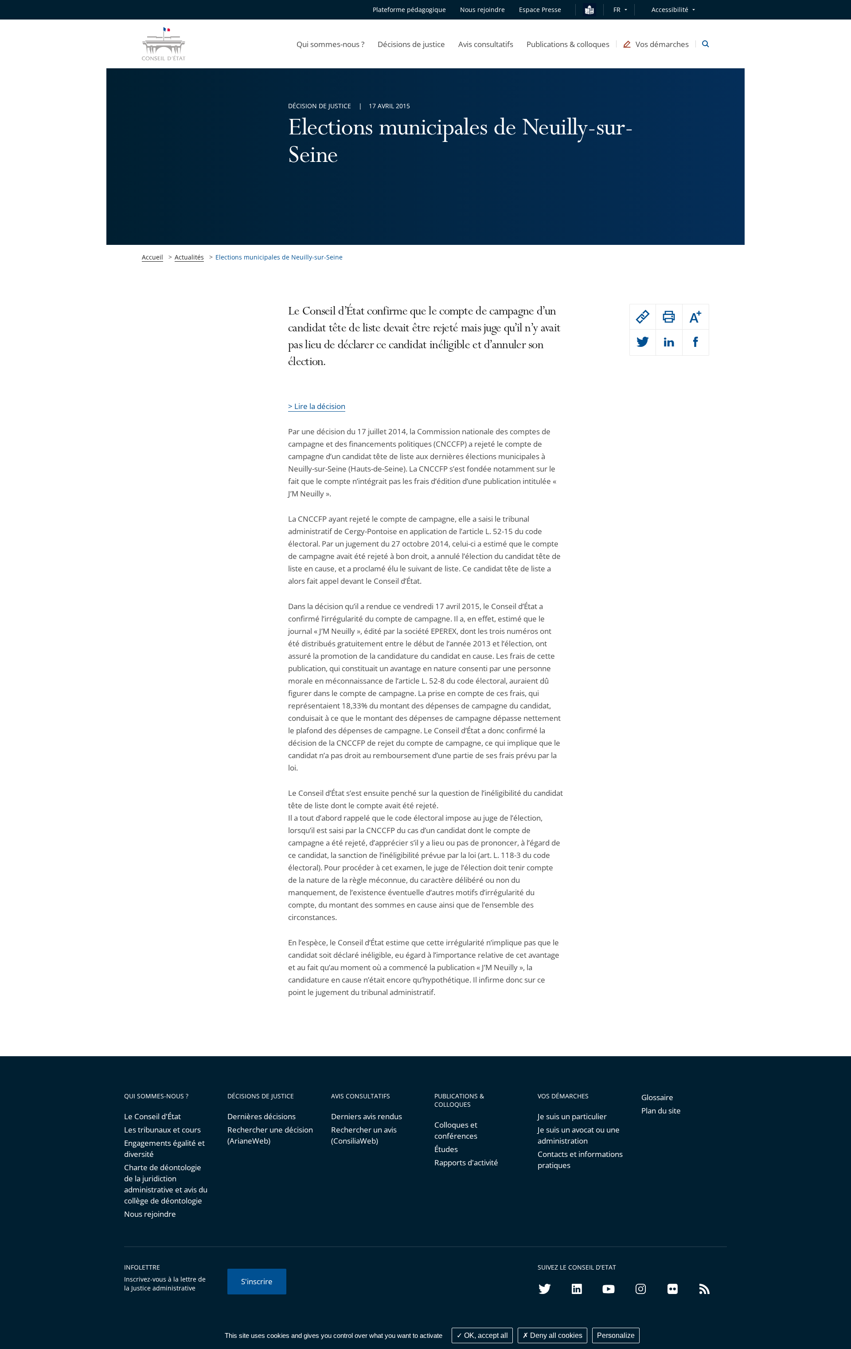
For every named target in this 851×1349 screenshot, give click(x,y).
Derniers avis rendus (366, 1116)
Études (446, 1149)
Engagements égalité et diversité (164, 1148)
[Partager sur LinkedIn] (669, 342)
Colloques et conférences (455, 1130)
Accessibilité (670, 9)
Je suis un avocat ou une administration (579, 1135)
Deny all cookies (555, 1335)
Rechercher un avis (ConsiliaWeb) (364, 1135)
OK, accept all (485, 1335)
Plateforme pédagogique (409, 9)
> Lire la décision (316, 406)
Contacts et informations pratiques (580, 1159)
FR (617, 9)
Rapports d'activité (466, 1162)
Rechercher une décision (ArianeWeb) (270, 1135)
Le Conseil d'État (152, 1116)
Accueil (152, 257)
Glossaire (657, 1097)
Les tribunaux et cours (162, 1130)
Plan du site (661, 1110)
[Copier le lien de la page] (643, 316)
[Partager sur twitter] (643, 342)
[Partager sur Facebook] (696, 342)
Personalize (616, 1335)
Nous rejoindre (150, 1214)
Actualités (189, 257)
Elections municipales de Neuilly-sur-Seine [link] (279, 257)
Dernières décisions (261, 1116)
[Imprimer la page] (669, 316)
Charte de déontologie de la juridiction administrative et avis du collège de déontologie (165, 1184)
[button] (330, 44)
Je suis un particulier (572, 1116)
